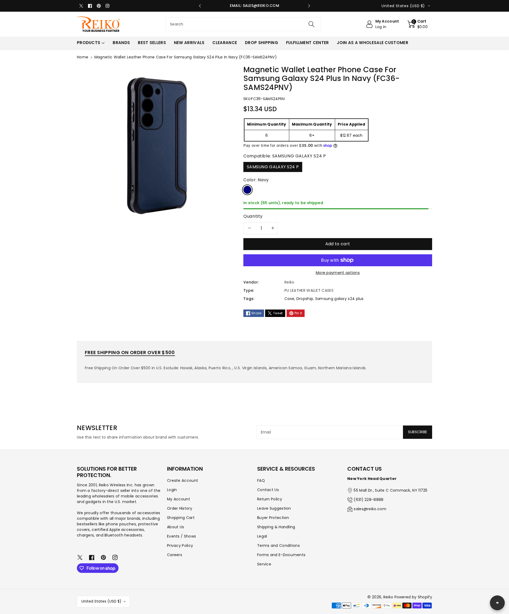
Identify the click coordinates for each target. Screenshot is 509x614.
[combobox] (243, 24)
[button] (417, 24)
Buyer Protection (273, 517)
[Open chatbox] (497, 602)
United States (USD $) (101, 601)
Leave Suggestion (274, 508)
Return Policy (269, 499)
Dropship (304, 298)
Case (289, 298)
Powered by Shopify (413, 597)
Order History (179, 508)
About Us (175, 527)
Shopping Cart (181, 517)
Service (264, 564)
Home (82, 57)
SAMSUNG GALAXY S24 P (273, 167)
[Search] (311, 24)
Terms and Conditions (278, 545)
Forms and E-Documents (281, 554)
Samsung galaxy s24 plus (339, 298)
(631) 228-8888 (368, 499)
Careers (174, 554)
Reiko (388, 597)
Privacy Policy (180, 545)
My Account (178, 499)
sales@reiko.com (370, 509)
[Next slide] (309, 6)
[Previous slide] (200, 6)
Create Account (182, 480)
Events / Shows (181, 536)
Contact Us (268, 489)
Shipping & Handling (276, 527)
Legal (262, 536)
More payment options (338, 272)
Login (172, 489)
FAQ (261, 480)
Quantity (253, 216)
